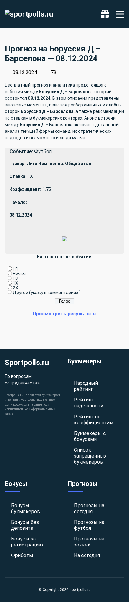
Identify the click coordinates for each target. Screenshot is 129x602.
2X (15, 287)
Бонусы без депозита (25, 525)
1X (15, 283)
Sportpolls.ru (27, 362)
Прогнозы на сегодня (89, 508)
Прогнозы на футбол (89, 525)
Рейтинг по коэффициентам (93, 420)
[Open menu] (120, 14)
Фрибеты (22, 555)
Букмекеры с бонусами (90, 436)
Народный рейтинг (86, 386)
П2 (15, 278)
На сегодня (87, 555)
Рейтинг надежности (88, 403)
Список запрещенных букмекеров (90, 456)
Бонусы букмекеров (25, 508)
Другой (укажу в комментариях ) (47, 292)
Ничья (19, 273)
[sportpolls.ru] (29, 14)
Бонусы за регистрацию (27, 542)
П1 (15, 268)
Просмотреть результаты (65, 314)
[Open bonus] (105, 14)
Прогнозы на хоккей (89, 542)
